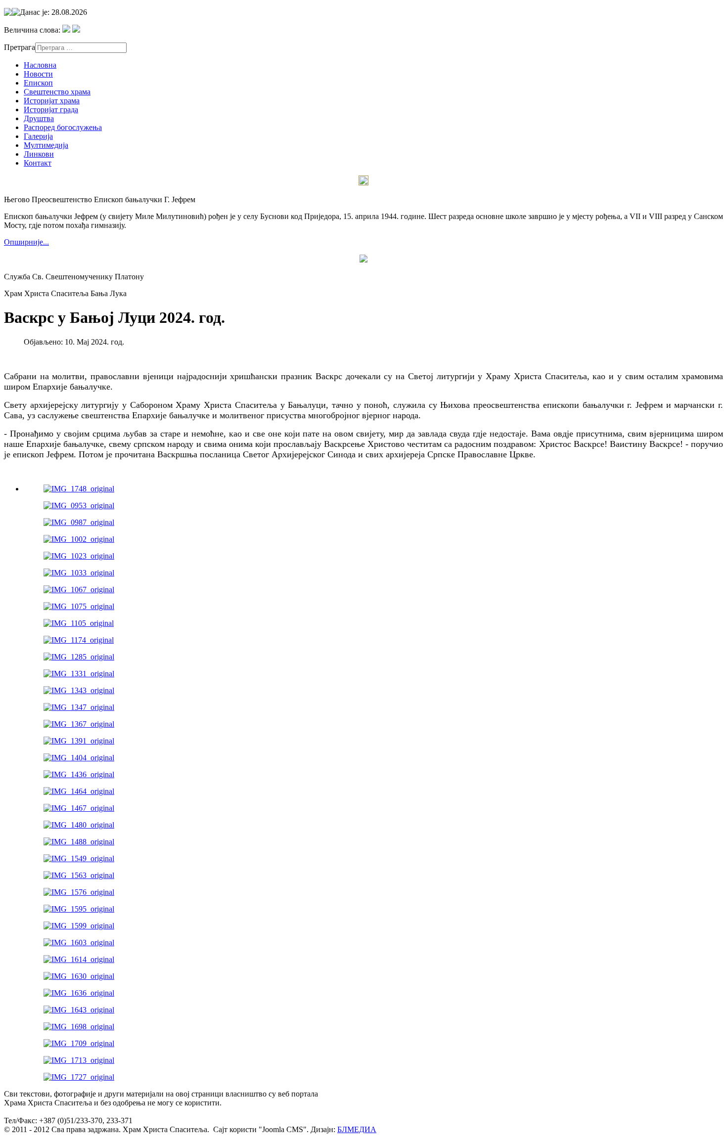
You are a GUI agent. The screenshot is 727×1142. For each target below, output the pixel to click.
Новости (38, 74)
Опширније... (26, 242)
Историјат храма (52, 100)
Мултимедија (46, 145)
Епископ (38, 83)
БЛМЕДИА (356, 1129)
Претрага (19, 47)
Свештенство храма (57, 92)
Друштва (39, 118)
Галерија (38, 136)
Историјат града (51, 109)
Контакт (37, 163)
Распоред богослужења (63, 127)
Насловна (40, 65)
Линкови (39, 154)
